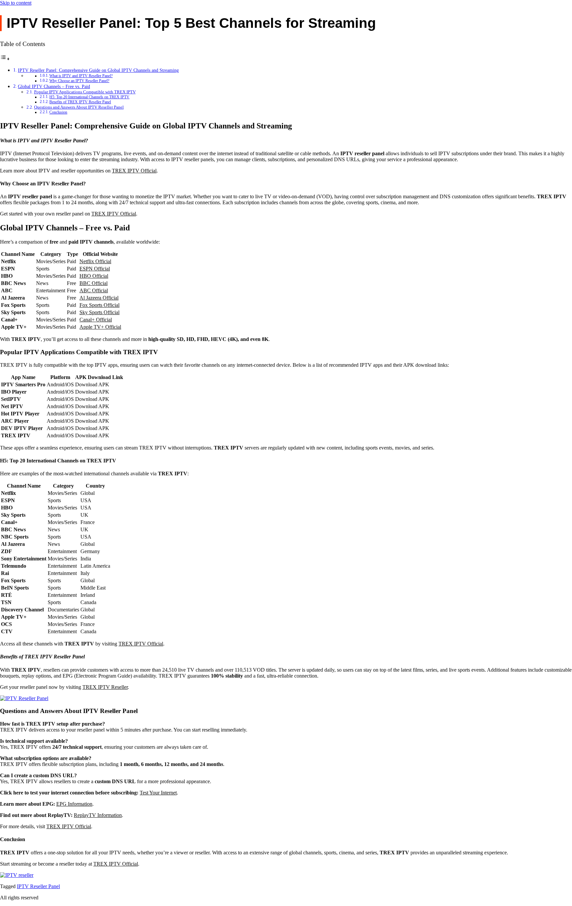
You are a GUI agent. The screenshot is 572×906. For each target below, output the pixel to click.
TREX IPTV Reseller (105, 687)
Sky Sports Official (99, 312)
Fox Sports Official (99, 305)
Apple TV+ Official (100, 327)
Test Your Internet (158, 792)
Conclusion (58, 112)
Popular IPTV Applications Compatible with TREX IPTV (85, 91)
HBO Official (93, 276)
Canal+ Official (95, 319)
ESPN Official (94, 268)
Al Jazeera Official (99, 298)
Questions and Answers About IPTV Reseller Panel (79, 107)
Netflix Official (95, 261)
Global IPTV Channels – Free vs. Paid (54, 86)
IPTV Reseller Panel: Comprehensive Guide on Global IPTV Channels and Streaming (98, 70)
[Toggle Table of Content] (5, 59)
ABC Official (93, 290)
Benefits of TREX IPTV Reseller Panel (80, 102)
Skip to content (15, 3)
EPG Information (74, 804)
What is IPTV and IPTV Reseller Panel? (81, 76)
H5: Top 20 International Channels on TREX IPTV (89, 97)
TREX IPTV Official (134, 170)
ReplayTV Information (98, 815)
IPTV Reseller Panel (38, 886)
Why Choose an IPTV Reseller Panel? (79, 81)
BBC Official (93, 283)
